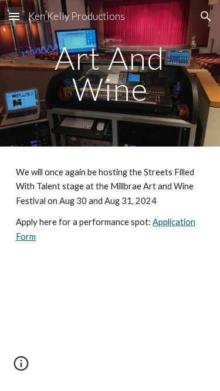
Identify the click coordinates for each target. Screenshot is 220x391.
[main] (110, 74)
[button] (14, 16)
